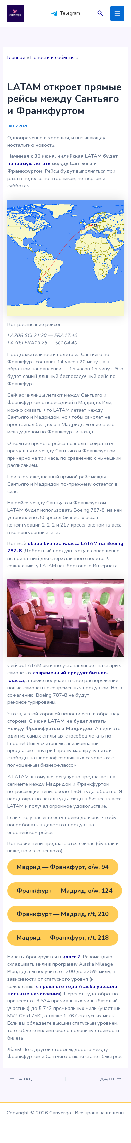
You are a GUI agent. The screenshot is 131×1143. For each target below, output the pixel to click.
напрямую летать (28, 163)
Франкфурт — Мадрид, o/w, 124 (65, 890)
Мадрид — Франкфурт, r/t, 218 (63, 938)
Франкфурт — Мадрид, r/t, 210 (63, 914)
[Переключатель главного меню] (117, 13)
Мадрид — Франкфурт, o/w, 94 (63, 867)
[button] (100, 13)
